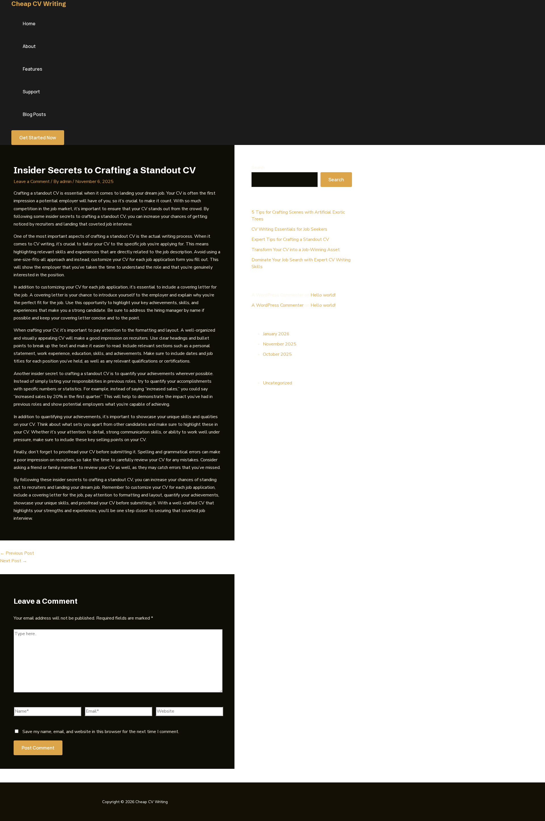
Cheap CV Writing (38, 4)
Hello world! (323, 295)
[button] (37, 137)
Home (29, 23)
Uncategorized (277, 383)
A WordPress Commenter (277, 305)
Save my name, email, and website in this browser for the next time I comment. (100, 732)
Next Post (13, 561)
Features (32, 69)
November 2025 (279, 344)
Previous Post (17, 553)
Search (258, 168)
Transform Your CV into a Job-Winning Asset (295, 250)
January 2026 (276, 334)
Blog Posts (34, 114)
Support (31, 92)
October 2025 (277, 354)
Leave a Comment (32, 181)
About (29, 46)
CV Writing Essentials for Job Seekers (289, 229)
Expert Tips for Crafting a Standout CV (290, 239)
